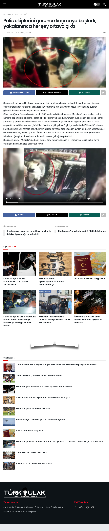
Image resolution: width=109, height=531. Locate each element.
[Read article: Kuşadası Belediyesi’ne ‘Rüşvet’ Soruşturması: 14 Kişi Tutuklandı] (55, 302)
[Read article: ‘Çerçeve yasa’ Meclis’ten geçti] (9, 455)
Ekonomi (30, 507)
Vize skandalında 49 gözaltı (89, 278)
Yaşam (16, 14)
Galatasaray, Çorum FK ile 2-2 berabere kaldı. (39, 375)
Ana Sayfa (7, 14)
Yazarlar (16, 511)
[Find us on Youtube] (92, 507)
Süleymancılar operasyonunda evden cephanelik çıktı (51, 281)
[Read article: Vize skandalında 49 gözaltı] (90, 264)
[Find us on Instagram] (87, 507)
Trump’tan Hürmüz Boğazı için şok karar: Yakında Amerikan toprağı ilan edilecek (56, 364)
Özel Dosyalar (29, 511)
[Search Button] (104, 4)
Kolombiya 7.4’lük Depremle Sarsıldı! (34, 463)
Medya (20, 507)
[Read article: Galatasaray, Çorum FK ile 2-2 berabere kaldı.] (9, 378)
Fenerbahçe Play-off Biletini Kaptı (33, 408)
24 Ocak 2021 (8, 32)
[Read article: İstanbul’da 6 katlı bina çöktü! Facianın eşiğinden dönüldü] (90, 302)
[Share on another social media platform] (103, 92)
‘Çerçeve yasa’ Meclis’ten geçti (31, 452)
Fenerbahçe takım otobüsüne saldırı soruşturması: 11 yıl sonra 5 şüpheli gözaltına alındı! (19, 321)
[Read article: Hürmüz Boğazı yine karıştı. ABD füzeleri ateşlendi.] (9, 422)
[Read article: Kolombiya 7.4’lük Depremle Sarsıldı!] (9, 466)
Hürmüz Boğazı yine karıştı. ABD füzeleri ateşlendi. (40, 419)
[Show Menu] (4, 4)
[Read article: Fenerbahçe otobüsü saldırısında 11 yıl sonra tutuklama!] (19, 264)
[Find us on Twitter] (81, 507)
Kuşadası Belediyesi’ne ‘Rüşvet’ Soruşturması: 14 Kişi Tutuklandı (54, 319)
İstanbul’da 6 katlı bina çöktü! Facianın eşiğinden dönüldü (88, 319)
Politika (10, 507)
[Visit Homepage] (50, 4)
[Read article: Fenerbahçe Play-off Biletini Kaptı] (9, 411)
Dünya (40, 507)
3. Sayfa (24, 14)
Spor (48, 507)
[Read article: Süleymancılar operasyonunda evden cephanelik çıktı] (55, 264)
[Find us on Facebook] (75, 507)
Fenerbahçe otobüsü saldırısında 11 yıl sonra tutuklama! (15, 281)
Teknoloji (57, 507)
